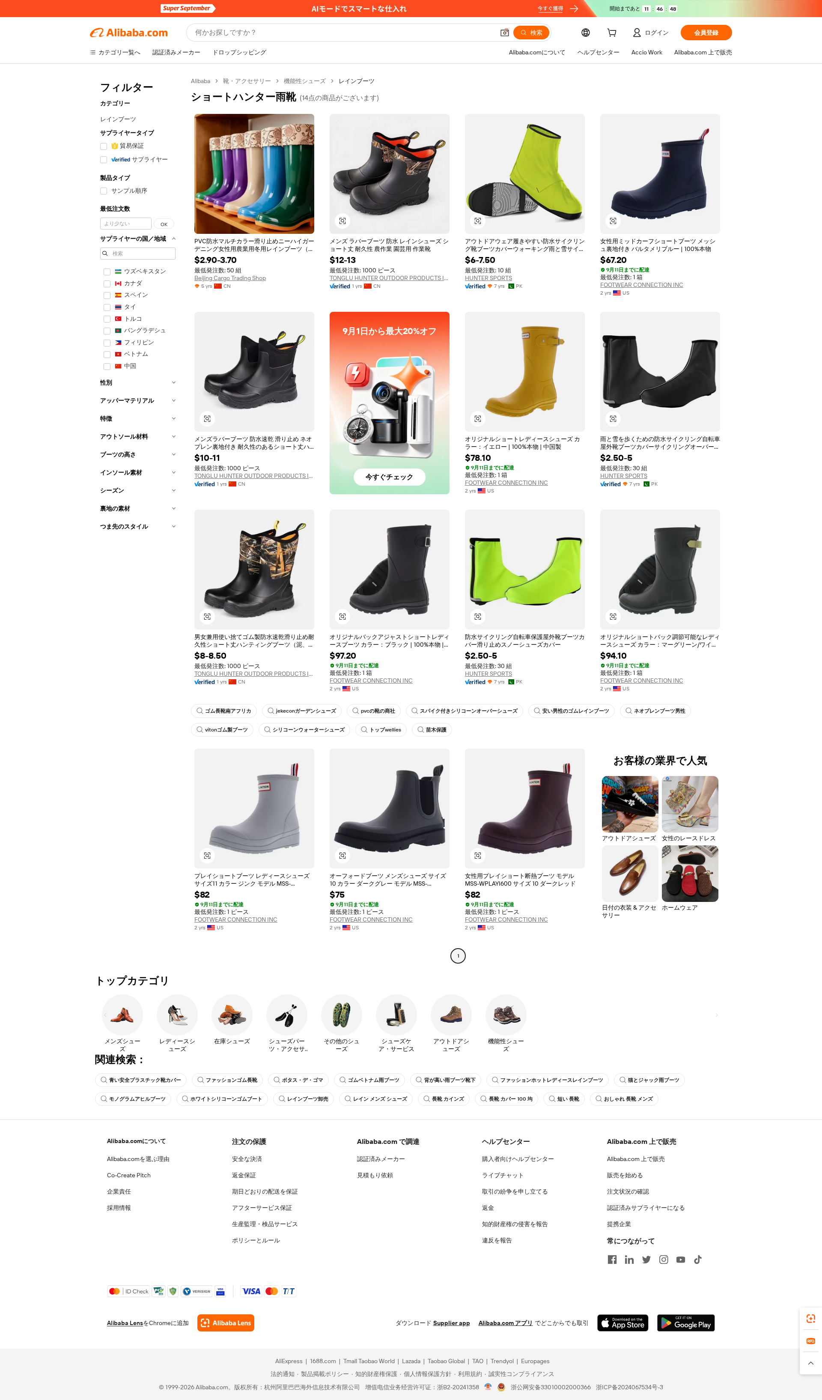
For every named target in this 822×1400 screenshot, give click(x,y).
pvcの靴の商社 (378, 711)
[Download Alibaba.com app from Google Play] (686, 1322)
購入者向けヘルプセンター (518, 1158)
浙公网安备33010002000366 (551, 1387)
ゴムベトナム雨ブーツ (373, 1080)
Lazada (411, 1361)
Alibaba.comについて (136, 1140)
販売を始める (625, 1175)
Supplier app (451, 1322)
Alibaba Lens (125, 1322)
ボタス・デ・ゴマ (302, 1080)
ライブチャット (503, 1175)
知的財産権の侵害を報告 (515, 1224)
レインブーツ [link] (357, 81)
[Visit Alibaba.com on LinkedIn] (629, 1259)
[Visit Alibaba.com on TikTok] (698, 1259)
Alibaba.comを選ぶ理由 (138, 1158)
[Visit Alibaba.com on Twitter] (646, 1259)
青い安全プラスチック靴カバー (145, 1080)
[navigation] (138, 519)
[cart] (613, 33)
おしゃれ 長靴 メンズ (628, 1099)
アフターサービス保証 (262, 1207)
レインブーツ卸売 (307, 1099)
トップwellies (385, 730)
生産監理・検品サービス (265, 1224)
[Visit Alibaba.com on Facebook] (612, 1259)
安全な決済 (247, 1158)
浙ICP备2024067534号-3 (629, 1387)
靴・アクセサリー (247, 81)
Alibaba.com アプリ (506, 1322)
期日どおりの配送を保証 (265, 1191)
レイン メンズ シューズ (380, 1099)
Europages (535, 1361)
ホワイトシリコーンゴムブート (226, 1099)
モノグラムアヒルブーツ (137, 1099)
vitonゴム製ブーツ (226, 730)
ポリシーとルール (256, 1240)
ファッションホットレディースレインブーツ (551, 1080)
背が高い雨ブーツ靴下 (450, 1080)
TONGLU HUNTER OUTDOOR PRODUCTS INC (390, 278)
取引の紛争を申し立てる (515, 1191)
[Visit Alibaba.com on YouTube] (681, 1259)
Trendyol (502, 1361)
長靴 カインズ (448, 1099)
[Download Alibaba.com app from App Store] (623, 1322)
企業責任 (119, 1191)
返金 (488, 1207)
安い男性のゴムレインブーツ (575, 711)
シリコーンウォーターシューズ (309, 730)
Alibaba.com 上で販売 (636, 1158)
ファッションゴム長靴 (231, 1080)
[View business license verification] (488, 1387)
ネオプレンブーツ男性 (659, 711)
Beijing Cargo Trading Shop (230, 278)
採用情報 (119, 1207)
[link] (811, 1318)
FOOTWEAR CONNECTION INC (641, 284)
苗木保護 (436, 730)
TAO (477, 1361)
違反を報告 (497, 1240)
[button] (505, 32)
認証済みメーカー (381, 1158)
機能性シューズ (305, 81)
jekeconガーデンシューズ (306, 711)
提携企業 (619, 1224)
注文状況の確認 (628, 1191)
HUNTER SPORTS (488, 278)
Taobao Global (446, 1361)
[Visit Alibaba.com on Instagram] (663, 1259)
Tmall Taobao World (369, 1361)
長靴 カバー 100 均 (511, 1099)
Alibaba (200, 81)
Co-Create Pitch (129, 1175)
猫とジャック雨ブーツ (653, 1080)
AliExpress (289, 1361)
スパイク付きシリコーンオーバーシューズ (469, 711)
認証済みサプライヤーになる (646, 1207)
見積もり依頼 (375, 1175)
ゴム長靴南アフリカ (228, 711)
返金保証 (244, 1175)
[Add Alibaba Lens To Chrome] (225, 1322)
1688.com (323, 1361)
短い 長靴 (568, 1099)
